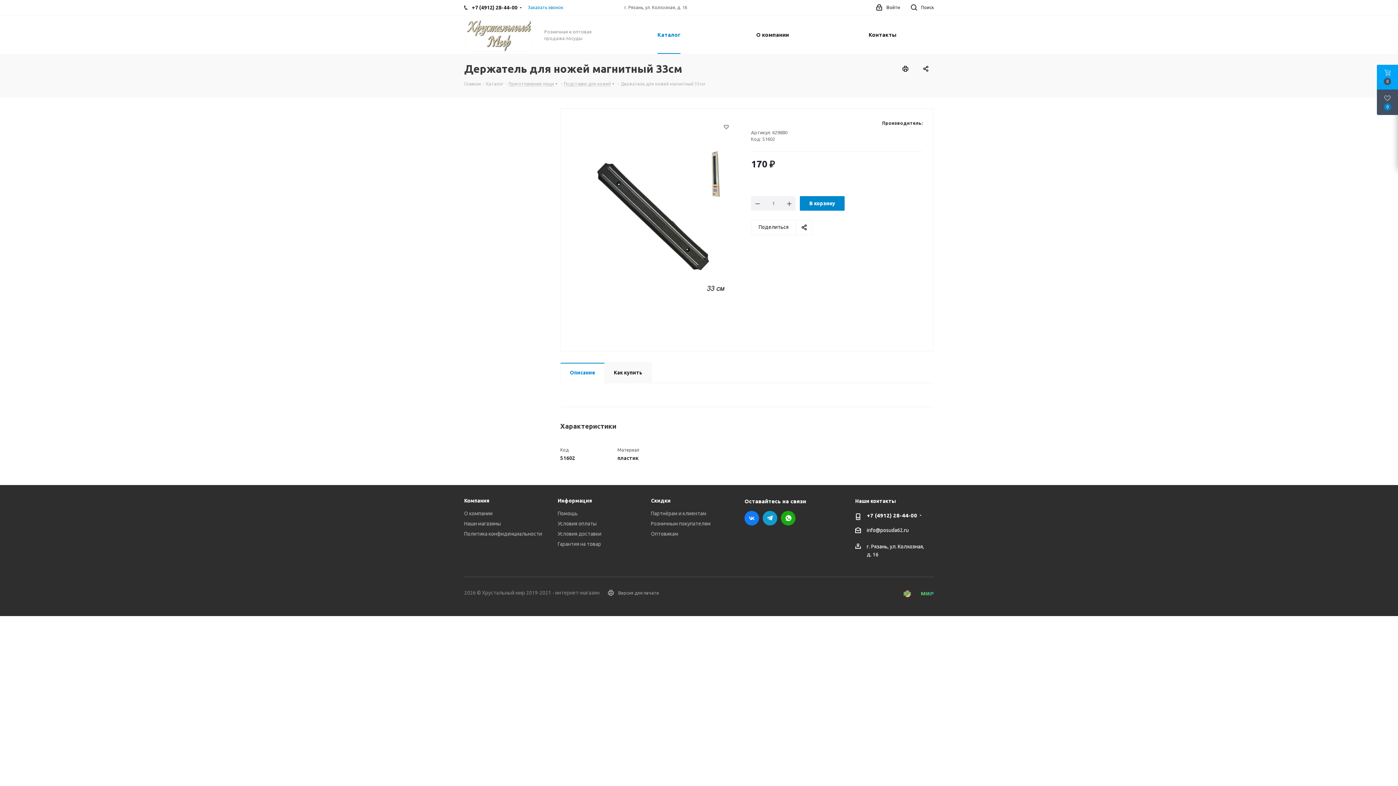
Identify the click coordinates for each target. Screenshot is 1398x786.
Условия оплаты (577, 524)
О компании (478, 513)
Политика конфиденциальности (503, 534)
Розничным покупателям (681, 524)
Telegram (770, 518)
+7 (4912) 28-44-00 (892, 515)
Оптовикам (664, 534)
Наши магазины (482, 524)
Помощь (568, 513)
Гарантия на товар (579, 544)
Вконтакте (752, 518)
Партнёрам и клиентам (678, 513)
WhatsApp (788, 518)
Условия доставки (579, 534)
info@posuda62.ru (888, 530)
